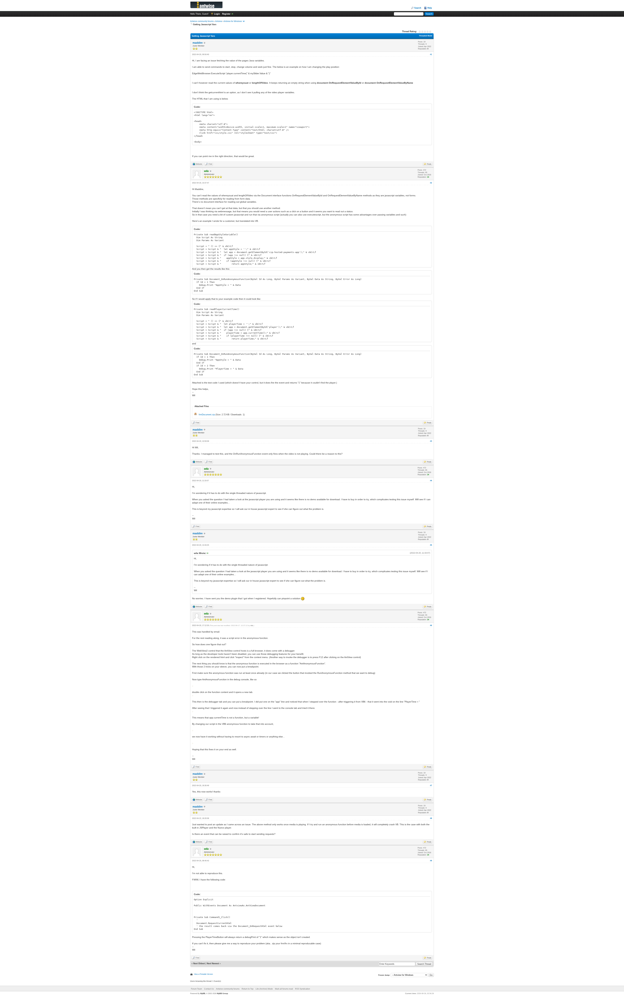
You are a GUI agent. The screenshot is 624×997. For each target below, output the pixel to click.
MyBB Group (222, 993)
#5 (431, 545)
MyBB (202, 993)
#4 (431, 481)
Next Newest (213, 963)
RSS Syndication (302, 989)
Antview (218, 21)
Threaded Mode (425, 36)
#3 (431, 441)
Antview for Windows (233, 21)
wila (251, 625)
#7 (431, 785)
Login (217, 14)
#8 (431, 818)
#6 (431, 625)
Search (417, 8)
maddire (198, 42)
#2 (431, 183)
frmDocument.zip (207, 414)
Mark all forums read (284, 989)
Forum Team (196, 989)
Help (429, 8)
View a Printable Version (203, 974)
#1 (431, 54)
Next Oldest (199, 963)
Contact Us (209, 989)
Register (226, 14)
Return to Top (248, 989)
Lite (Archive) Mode (264, 989)
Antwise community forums (202, 21)
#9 (431, 861)
